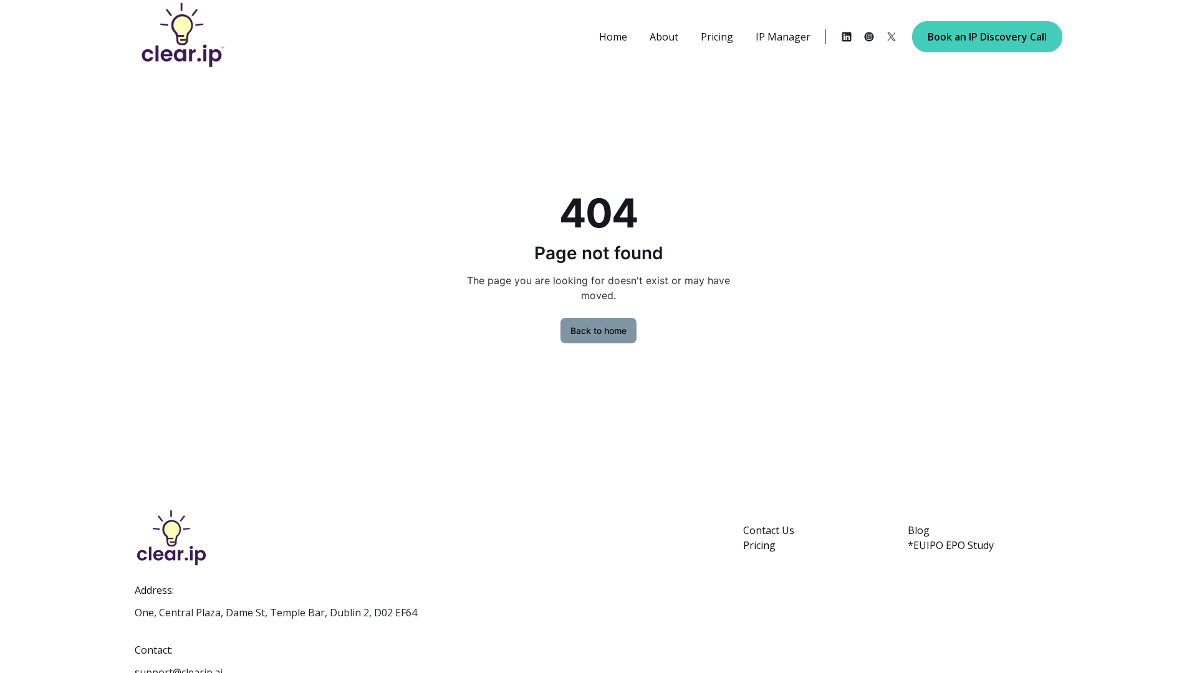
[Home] (159, 36)
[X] (891, 36)
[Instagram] (869, 36)
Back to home (598, 330)
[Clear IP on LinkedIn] (846, 36)
